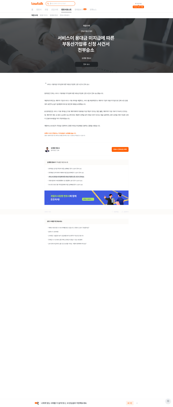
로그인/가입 (138, 3)
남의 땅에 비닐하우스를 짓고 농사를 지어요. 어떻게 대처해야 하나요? (67, 243)
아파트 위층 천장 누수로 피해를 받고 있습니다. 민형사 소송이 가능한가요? (68, 227)
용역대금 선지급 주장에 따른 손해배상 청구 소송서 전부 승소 (65, 168)
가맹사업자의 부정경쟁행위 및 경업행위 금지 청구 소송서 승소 (65, 180)
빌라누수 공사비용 (53, 231)
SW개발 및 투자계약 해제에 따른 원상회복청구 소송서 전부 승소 (66, 172)
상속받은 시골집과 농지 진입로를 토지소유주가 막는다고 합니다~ (66, 235)
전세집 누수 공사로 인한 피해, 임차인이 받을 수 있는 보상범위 (65, 239)
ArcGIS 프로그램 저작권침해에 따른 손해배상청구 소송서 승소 (65, 184)
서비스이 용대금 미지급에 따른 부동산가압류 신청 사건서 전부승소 (66, 176)
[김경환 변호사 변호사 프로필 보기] (47, 149)
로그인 (130, 403)
